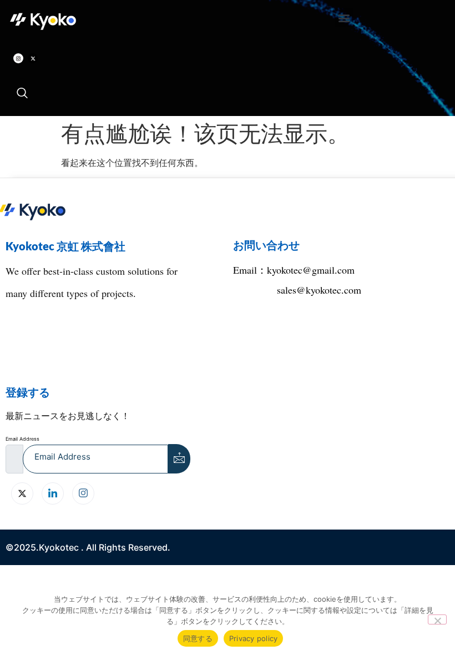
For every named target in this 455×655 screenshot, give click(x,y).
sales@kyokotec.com (319, 289)
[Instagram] (18, 58)
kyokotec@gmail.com (311, 269)
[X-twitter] (33, 58)
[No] (437, 619)
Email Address (22, 438)
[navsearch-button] (22, 94)
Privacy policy (253, 638)
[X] (22, 493)
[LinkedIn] (53, 493)
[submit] (179, 458)
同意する (198, 638)
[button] (344, 17)
